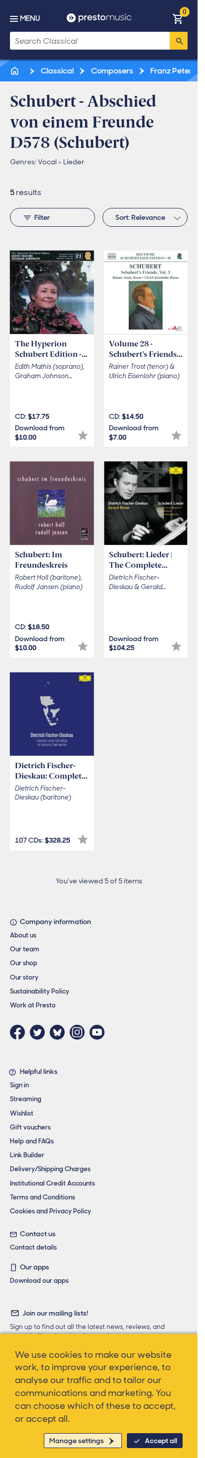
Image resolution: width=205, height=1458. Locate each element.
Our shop (23, 963)
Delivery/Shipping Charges (50, 1169)
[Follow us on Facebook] (20, 1032)
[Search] (179, 41)
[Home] (15, 71)
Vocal (47, 161)
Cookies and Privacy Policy (50, 1211)
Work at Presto (33, 1005)
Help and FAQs (32, 1141)
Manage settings (76, 1440)
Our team (24, 949)
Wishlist (21, 1113)
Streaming (25, 1099)
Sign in (19, 1085)
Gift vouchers (30, 1127)
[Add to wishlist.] (83, 435)
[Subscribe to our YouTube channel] (99, 1032)
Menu (30, 18)
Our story (24, 977)
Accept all (161, 1440)
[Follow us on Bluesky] (60, 1032)
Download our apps (39, 1280)
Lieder (73, 161)
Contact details (33, 1247)
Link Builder (27, 1155)
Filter (42, 217)
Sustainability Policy (39, 991)
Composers (111, 71)
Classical (56, 71)
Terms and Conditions (42, 1197)
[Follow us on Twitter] (40, 1032)
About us (23, 935)
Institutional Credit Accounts (52, 1183)
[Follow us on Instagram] (80, 1032)
